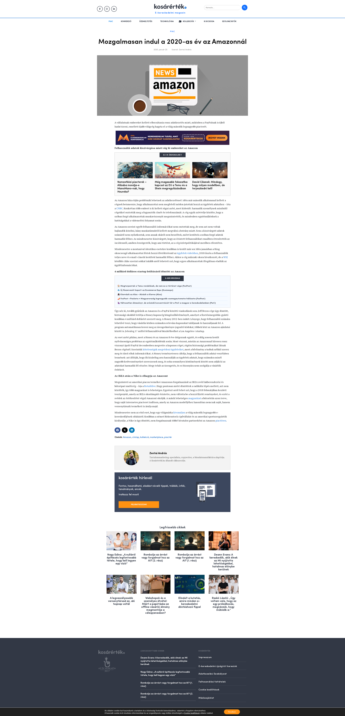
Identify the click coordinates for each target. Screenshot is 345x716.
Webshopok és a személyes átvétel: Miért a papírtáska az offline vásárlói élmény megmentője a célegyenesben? (155, 605)
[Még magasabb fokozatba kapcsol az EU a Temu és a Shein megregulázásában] (172, 170)
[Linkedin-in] (114, 9)
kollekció (144, 437)
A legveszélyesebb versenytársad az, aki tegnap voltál (121, 601)
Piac (111, 21)
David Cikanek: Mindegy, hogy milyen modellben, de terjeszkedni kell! (208, 185)
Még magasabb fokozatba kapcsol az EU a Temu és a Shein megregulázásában (171, 185)
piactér (168, 437)
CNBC (119, 208)
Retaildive (150, 386)
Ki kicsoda (209, 21)
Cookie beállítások (192, 713)
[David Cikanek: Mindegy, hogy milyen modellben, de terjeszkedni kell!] (210, 170)
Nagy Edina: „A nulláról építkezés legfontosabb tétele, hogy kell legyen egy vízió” (121, 559)
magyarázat (194, 398)
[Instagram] (107, 9)
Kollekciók (188, 21)
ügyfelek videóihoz (187, 253)
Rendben (232, 712)
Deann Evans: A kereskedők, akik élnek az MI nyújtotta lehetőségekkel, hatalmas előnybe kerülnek (224, 562)
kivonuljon (179, 412)
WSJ (225, 257)
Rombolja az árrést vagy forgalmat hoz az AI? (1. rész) (189, 557)
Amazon (127, 437)
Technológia (167, 21)
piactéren (220, 420)
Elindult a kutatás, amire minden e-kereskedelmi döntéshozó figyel (189, 602)
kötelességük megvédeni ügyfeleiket (163, 349)
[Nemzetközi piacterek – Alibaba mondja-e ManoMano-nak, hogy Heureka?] (135, 170)
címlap (135, 437)
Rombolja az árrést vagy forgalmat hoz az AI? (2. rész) (156, 557)
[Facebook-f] (100, 9)
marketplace (156, 437)
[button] (117, 430)
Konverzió (126, 21)
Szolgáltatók (229, 21)
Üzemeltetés (145, 21)
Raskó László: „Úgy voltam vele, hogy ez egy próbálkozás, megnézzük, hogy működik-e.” (223, 603)
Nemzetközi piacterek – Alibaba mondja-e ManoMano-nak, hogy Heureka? (131, 186)
